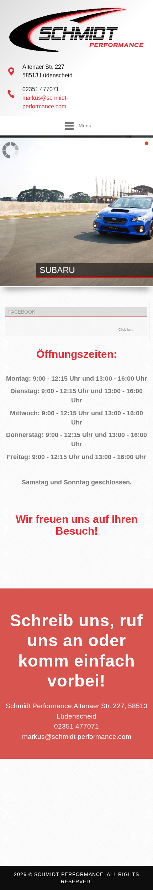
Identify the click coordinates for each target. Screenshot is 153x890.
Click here (125, 329)
